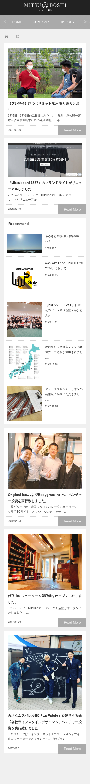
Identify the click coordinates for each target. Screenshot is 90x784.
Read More (72, 130)
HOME (17, 22)
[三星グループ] (45, 6)
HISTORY (67, 22)
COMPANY (41, 22)
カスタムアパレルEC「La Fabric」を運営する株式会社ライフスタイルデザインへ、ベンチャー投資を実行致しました (45, 722)
